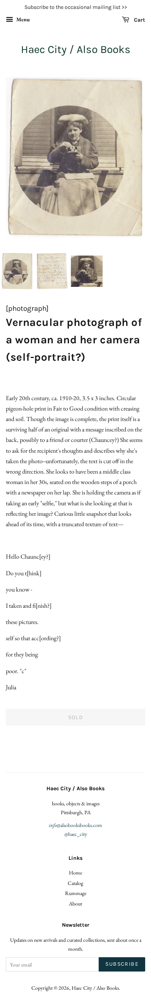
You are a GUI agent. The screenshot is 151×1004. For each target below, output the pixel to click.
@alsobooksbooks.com (75, 825)
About (75, 903)
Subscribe (122, 964)
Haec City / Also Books (75, 49)
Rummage (75, 893)
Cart (138, 20)
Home (75, 872)
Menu (22, 19)
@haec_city (75, 833)
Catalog (75, 883)
